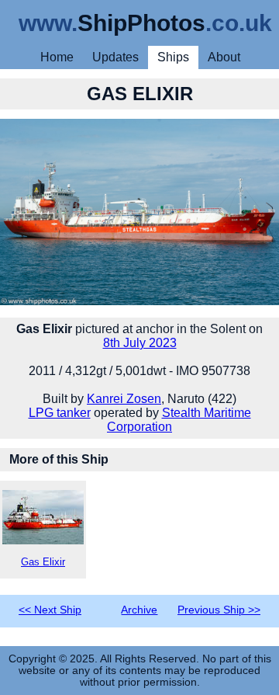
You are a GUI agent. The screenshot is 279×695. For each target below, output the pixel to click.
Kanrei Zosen (124, 398)
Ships (173, 57)
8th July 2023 (140, 342)
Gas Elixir (43, 562)
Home (57, 57)
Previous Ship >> (218, 610)
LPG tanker (60, 412)
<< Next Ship (50, 610)
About (224, 57)
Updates (115, 57)
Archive (139, 610)
